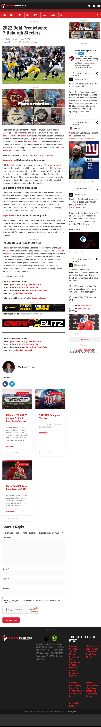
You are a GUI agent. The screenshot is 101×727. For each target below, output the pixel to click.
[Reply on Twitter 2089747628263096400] (71, 182)
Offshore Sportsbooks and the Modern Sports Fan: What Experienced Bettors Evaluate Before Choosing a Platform (75, 661)
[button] (97, 15)
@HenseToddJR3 (85, 306)
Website (5, 589)
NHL (27, 15)
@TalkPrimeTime (33, 284)
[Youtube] (99, 6)
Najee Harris (8, 215)
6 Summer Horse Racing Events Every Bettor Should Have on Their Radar (75, 689)
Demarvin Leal (33, 142)
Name (5, 569)
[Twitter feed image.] (84, 160)
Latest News (7, 42)
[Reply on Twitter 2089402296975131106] (71, 333)
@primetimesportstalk (22, 293)
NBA (19, 15)
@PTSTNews (15, 284)
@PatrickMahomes (77, 207)
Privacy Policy (72, 712)
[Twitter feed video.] (84, 240)
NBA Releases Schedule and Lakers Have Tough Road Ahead (92, 651)
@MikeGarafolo (76, 138)
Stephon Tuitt (25, 136)
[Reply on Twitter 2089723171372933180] (71, 252)
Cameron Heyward (53, 165)
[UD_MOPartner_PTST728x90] (33, 311)
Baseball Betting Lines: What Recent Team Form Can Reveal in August (92, 689)
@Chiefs (80, 297)
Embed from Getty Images (31, 314)
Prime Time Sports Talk (27, 287)
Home (1, 15)
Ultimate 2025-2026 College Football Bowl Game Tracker (16, 418)
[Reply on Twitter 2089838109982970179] (71, 115)
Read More (10, 446)
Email (5, 579)
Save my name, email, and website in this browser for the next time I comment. (31, 602)
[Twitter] (89, 6)
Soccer (44, 15)
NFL (4, 15)
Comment (7, 538)
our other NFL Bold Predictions (41, 155)
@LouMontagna (84, 308)
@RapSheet (89, 138)
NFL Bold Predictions (27, 42)
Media (53, 15)
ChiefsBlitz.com (85, 350)
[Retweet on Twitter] (73, 73)
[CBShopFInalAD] (33, 124)
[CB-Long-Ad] (33, 326)
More (61, 15)
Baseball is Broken (74, 704)
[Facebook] (94, 6)
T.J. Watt (11, 165)
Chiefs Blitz (78, 79)
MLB (12, 15)
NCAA (35, 15)
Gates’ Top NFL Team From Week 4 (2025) (17, 488)
